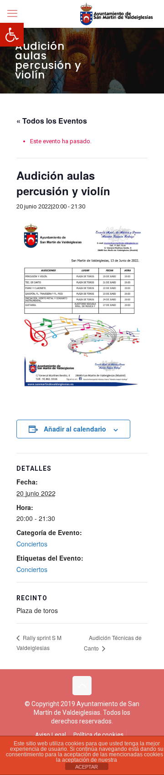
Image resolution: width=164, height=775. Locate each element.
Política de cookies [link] (98, 734)
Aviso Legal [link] (50, 734)
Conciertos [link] (31, 543)
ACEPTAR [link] (86, 767)
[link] (12, 35)
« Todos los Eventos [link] (51, 120)
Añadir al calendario (75, 428)
